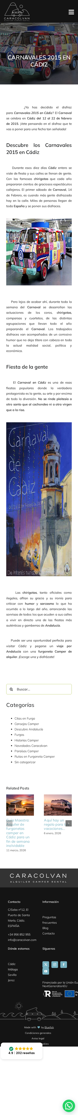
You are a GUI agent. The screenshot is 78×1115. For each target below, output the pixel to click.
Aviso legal (38, 1038)
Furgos (19, 735)
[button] (9, 823)
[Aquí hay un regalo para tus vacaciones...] (58, 796)
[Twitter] (45, 964)
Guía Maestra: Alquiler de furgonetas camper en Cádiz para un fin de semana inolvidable (18, 833)
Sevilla (12, 975)
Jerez (11, 980)
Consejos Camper (27, 724)
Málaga (13, 969)
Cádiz (11, 964)
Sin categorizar (25, 762)
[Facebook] (63, 964)
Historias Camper (27, 740)
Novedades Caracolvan (31, 746)
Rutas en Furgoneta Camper (35, 756)
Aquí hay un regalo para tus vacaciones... (56, 824)
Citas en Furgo (25, 718)
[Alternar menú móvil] (72, 12)
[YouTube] (45, 971)
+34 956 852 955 (19, 934)
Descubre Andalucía (29, 729)
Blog (45, 928)
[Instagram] (54, 964)
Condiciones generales (38, 1032)
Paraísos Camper (27, 751)
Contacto (48, 933)
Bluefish (49, 1027)
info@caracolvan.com (22, 940)
